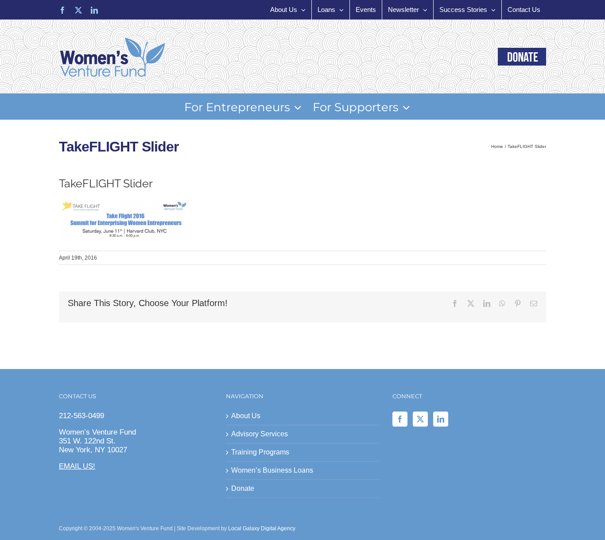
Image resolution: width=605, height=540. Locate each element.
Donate (242, 488)
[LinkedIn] (440, 419)
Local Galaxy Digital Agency (261, 528)
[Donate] (522, 57)
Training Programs (260, 452)
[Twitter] (420, 419)
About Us (245, 416)
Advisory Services (259, 434)
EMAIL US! (77, 466)
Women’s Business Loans (272, 470)
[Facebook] (399, 419)
